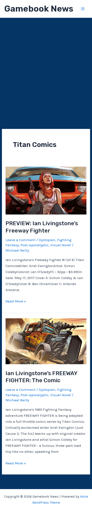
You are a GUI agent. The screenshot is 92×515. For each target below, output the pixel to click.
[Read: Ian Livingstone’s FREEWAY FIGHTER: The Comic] (46, 341)
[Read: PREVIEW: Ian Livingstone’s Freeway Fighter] (46, 190)
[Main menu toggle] (83, 9)
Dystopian (47, 240)
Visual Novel (60, 245)
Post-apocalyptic (35, 245)
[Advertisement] (46, 66)
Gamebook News (38, 9)
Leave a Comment (21, 240)
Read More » (16, 301)
